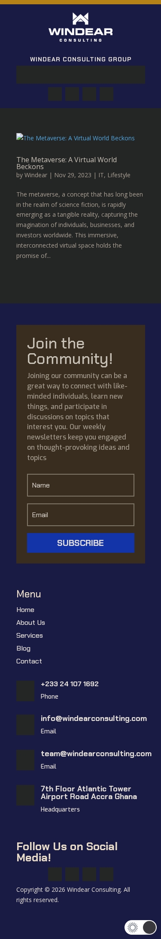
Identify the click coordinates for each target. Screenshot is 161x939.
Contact (29, 662)
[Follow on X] (72, 94)
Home (25, 610)
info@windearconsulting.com (94, 718)
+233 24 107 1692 (70, 683)
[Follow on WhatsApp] (89, 94)
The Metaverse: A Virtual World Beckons (66, 163)
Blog (23, 649)
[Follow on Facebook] (55, 94)
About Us (30, 623)
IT (101, 175)
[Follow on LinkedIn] (106, 94)
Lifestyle (119, 175)
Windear (35, 175)
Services (29, 636)
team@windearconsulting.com (96, 753)
